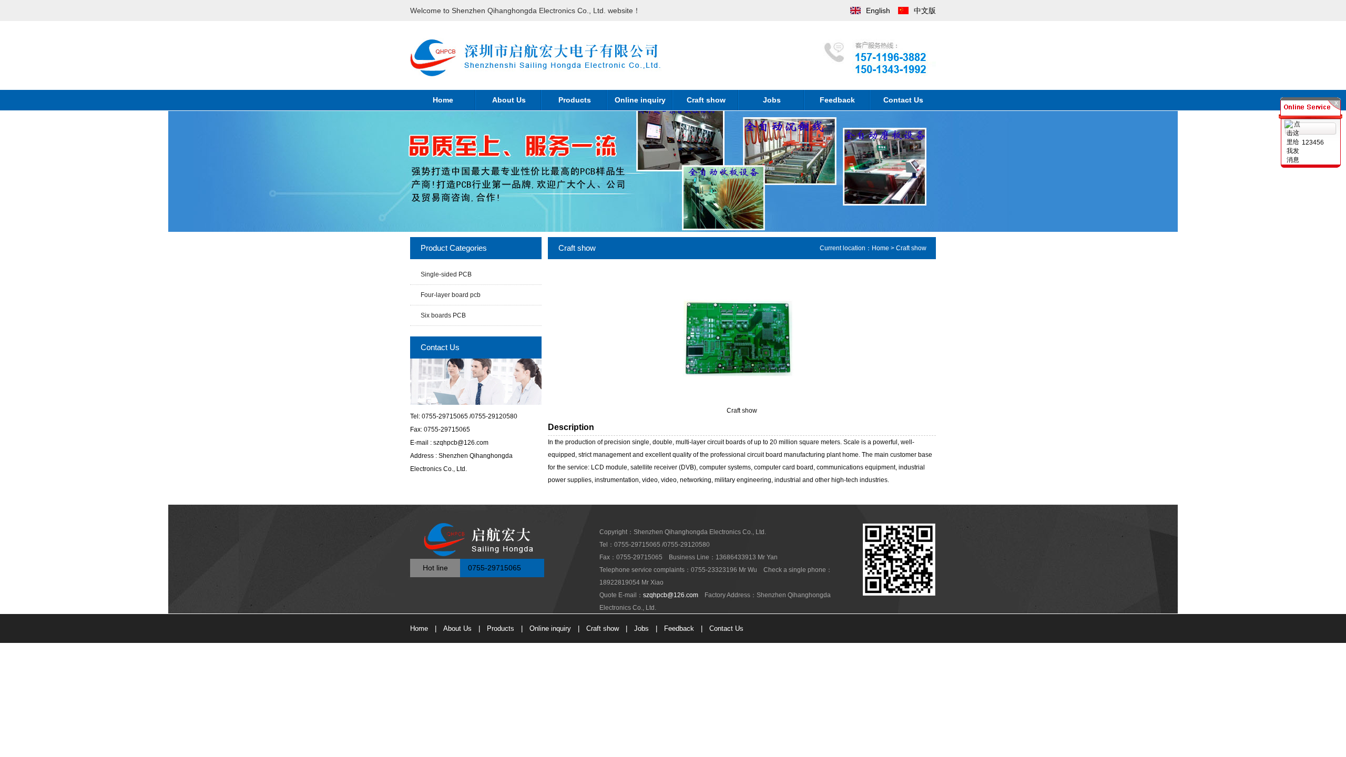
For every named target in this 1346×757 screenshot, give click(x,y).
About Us (509, 100)
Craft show (706, 100)
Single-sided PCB (446, 274)
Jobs (772, 100)
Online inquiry (640, 100)
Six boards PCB (443, 315)
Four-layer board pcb (451, 295)
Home (443, 100)
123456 (1313, 142)
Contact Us (903, 100)
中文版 (925, 10)
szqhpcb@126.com (670, 595)
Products (574, 100)
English (878, 10)
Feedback (837, 100)
